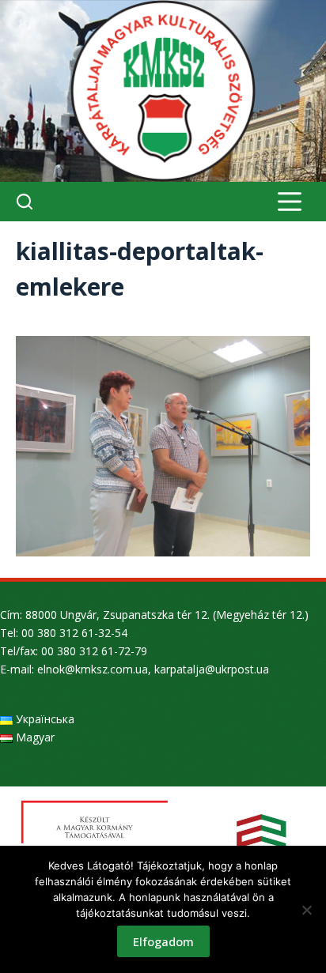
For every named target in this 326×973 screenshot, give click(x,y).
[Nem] (306, 910)
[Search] (24, 201)
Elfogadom (163, 941)
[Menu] (289, 201)
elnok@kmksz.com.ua (92, 669)
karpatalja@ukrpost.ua (211, 669)
